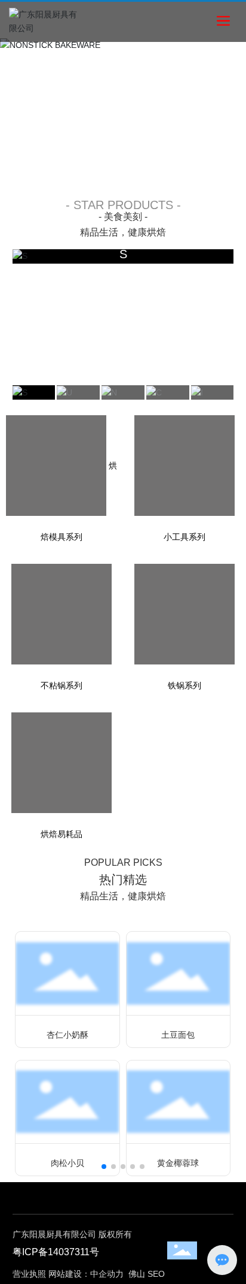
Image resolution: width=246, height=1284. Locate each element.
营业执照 (29, 1274)
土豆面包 (178, 1035)
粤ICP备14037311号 (56, 1252)
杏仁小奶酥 (67, 1035)
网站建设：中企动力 (86, 1274)
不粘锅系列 (61, 685)
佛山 (136, 1274)
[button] (91, 170)
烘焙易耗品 (61, 834)
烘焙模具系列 (79, 501)
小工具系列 (184, 537)
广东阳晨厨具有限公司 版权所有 (72, 1234)
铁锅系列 (184, 685)
